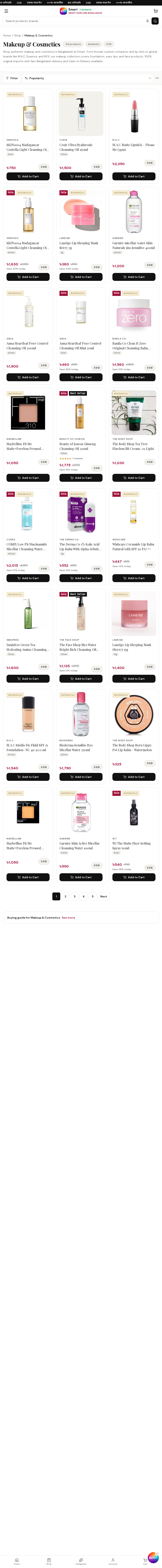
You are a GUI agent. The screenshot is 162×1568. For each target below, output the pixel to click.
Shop (17, 35)
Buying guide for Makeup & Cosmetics (41, 917)
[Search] (155, 21)
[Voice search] (148, 21)
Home (7, 35)
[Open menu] (6, 11)
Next (103, 896)
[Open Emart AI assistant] (153, 1557)
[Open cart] (156, 11)
